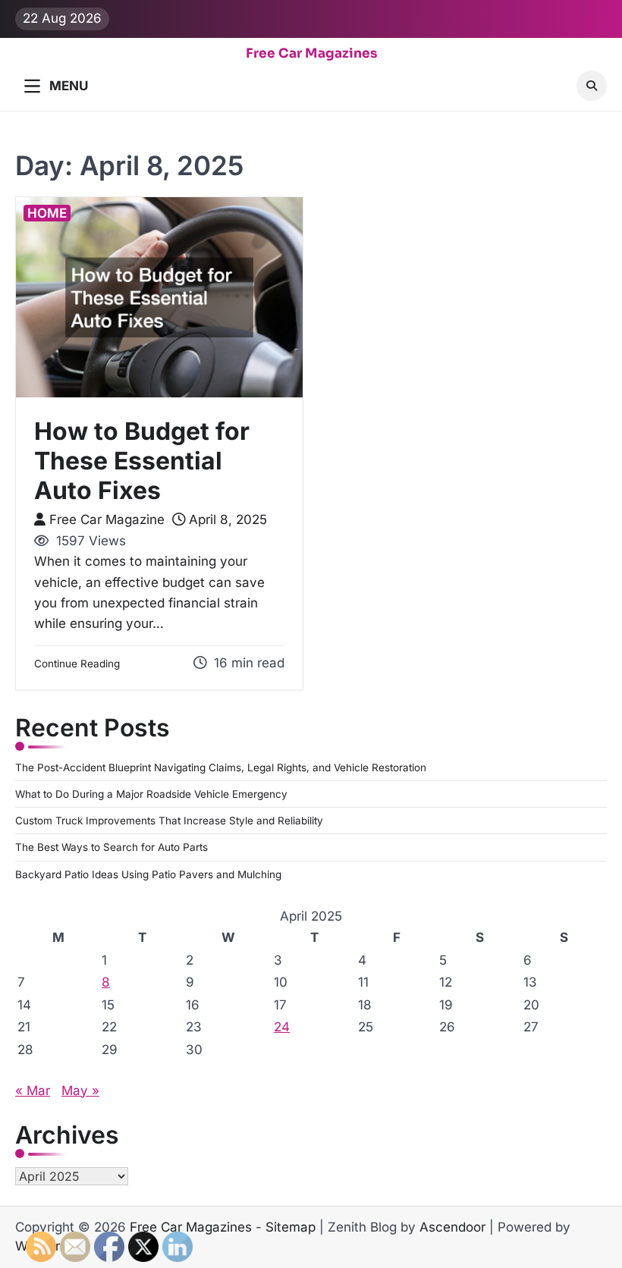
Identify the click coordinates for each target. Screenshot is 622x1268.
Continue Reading (77, 664)
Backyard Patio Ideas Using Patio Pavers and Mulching (148, 874)
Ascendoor (452, 1227)
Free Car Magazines (311, 53)
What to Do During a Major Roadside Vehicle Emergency (151, 794)
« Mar (32, 1090)
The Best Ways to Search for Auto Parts (111, 847)
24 (282, 1026)
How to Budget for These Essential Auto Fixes (142, 460)
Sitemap (290, 1227)
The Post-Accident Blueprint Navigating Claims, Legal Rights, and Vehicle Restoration (220, 767)
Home (47, 213)
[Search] (591, 86)
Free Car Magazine (107, 519)
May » (80, 1090)
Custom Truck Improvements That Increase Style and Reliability (169, 820)
